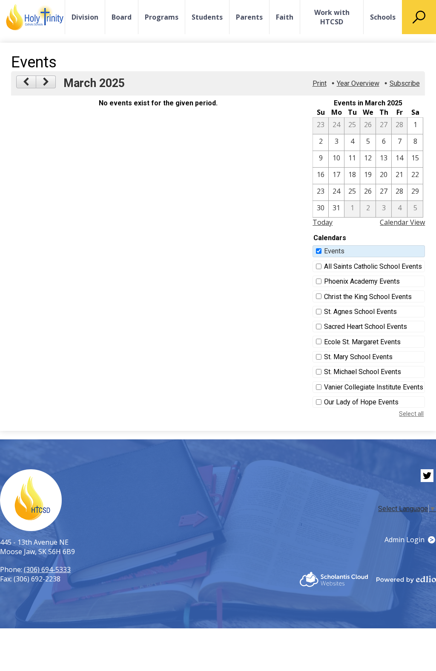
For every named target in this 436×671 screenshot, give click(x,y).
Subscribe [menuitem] (405, 83)
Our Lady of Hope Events (361, 402)
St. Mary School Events (358, 357)
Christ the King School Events (368, 297)
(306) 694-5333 (47, 569)
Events (334, 251)
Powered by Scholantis (334, 579)
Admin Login (404, 539)
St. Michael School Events (362, 372)
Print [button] (320, 83)
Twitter (427, 475)
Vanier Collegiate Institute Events (373, 387)
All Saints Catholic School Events (373, 266)
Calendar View (402, 222)
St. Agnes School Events (360, 312)
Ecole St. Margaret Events (362, 342)
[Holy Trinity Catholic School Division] (34, 17)
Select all (411, 413)
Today (323, 222)
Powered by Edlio (406, 579)
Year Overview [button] (358, 83)
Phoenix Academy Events (362, 281)
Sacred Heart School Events (365, 326)
